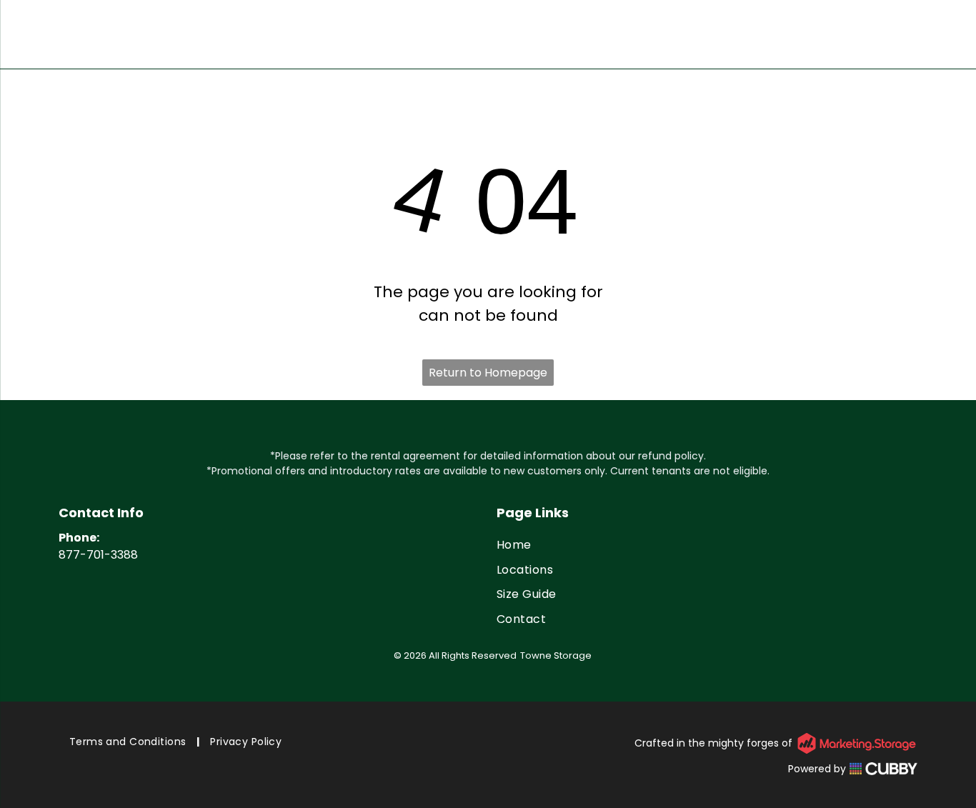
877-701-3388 (98, 555)
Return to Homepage (488, 372)
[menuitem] (707, 545)
